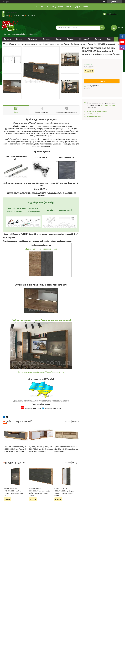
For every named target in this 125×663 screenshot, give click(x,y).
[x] (7, 418)
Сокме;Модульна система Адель (55, 44)
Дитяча (98, 39)
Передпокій (84, 39)
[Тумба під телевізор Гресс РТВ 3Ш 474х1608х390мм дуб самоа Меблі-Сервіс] (66, 435)
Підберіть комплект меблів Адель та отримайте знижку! (41, 320)
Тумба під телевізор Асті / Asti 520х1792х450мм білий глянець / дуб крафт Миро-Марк (41, 449)
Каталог (19, 39)
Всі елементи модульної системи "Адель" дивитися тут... (41, 372)
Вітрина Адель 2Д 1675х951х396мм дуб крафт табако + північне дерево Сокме (14, 492)
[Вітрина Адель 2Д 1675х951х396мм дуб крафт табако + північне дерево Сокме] (16, 476)
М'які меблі (32, 39)
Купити (102, 81)
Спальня (70, 39)
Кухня (58, 39)
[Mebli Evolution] (16, 26)
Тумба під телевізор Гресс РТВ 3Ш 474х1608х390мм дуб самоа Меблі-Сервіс (66, 449)
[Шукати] (102, 27)
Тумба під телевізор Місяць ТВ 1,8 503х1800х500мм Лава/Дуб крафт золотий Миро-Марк (15, 449)
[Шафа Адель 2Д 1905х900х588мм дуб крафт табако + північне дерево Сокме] (66, 476)
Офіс (109, 39)
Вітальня (46, 39)
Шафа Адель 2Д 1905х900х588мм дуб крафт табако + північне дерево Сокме (64, 492)
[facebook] (4, 418)
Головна (7, 39)
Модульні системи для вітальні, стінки (25, 44)
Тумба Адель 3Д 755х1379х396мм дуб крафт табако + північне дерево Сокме (39, 492)
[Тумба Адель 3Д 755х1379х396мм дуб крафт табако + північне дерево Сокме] (41, 476)
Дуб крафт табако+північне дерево (41, 249)
